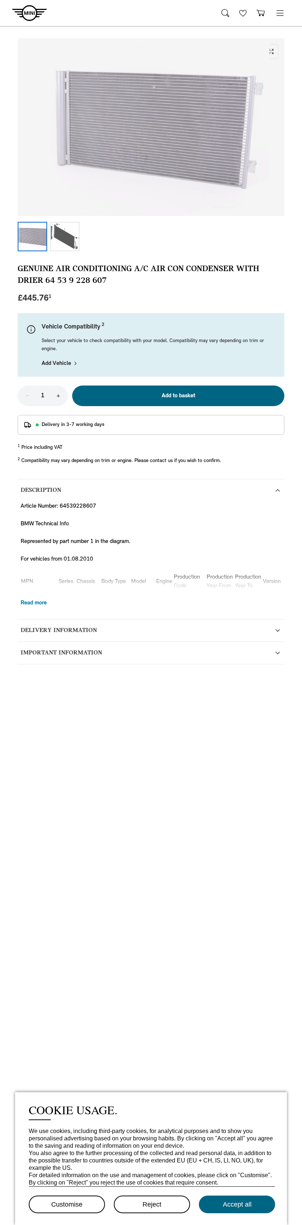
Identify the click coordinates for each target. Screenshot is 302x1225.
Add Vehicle (56, 363)
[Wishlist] (243, 13)
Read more (34, 603)
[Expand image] (151, 127)
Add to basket (178, 396)
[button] (280, 13)
